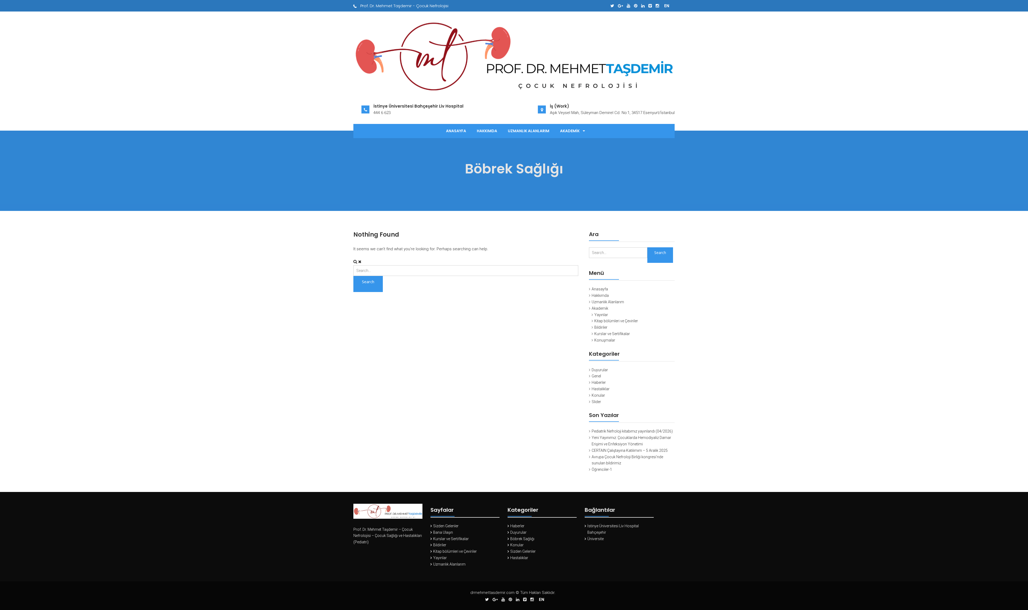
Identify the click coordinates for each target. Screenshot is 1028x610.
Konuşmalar (604, 340)
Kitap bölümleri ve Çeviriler (616, 321)
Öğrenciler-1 (602, 469)
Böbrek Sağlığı (522, 539)
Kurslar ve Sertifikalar (612, 334)
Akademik (570, 131)
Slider (596, 402)
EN (666, 6)
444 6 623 (382, 112)
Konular (598, 395)
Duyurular (600, 370)
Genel (596, 376)
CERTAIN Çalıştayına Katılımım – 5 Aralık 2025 (630, 450)
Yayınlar (601, 315)
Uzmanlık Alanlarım (528, 131)
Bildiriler (600, 327)
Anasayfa (456, 131)
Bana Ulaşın (443, 532)
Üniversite (595, 539)
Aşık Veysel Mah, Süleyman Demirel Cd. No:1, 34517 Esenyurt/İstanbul (612, 112)
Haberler (599, 382)
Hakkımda (487, 131)
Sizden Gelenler (446, 526)
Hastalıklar (601, 389)
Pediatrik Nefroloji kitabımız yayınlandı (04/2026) (632, 431)
